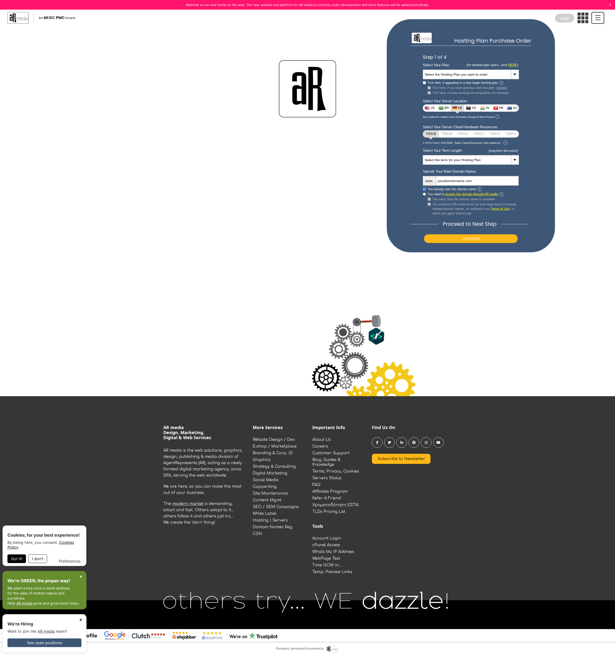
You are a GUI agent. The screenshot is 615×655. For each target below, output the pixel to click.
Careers (320, 446)
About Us (321, 439)
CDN (257, 534)
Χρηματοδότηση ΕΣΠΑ (335, 505)
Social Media (265, 480)
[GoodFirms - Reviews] (210, 635)
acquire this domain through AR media (471, 194)
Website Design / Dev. (274, 439)
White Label (264, 513)
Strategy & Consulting (274, 466)
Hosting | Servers (270, 520)
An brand (57, 17)
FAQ (316, 485)
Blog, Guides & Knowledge (326, 462)
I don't (37, 558)
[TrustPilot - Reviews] (251, 635)
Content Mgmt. (267, 500)
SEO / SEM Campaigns (276, 507)
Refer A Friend (326, 498)
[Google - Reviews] (113, 635)
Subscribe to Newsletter (401, 459)
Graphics (262, 460)
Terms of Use (500, 209)
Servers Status (326, 478)
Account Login (326, 538)
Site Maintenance (270, 493)
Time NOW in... (326, 565)
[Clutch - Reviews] (147, 635)
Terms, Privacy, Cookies (335, 471)
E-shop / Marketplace (275, 446)
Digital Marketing (270, 473)
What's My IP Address (333, 552)
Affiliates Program (330, 491)
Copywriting (265, 487)
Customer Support (331, 453)
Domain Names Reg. (273, 527)
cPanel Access (326, 545)
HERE (512, 65)
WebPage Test (326, 558)
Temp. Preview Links (332, 572)
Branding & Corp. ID (273, 453)
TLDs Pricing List (328, 511)
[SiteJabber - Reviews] (182, 635)
